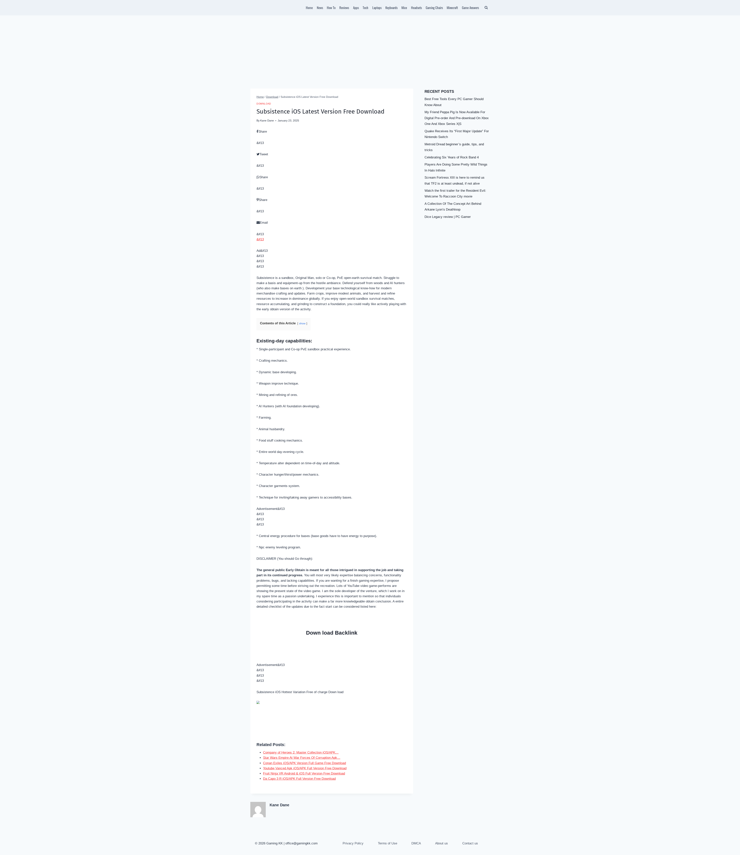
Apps (356, 7)
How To (331, 7)
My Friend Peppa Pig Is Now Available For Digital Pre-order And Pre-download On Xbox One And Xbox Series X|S (457, 118)
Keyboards (391, 7)
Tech (365, 7)
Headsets (416, 7)
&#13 (260, 239)
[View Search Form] (486, 7)
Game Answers (470, 7)
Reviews (344, 7)
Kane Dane (267, 120)
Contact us (470, 843)
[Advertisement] (370, 44)
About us (441, 843)
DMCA (416, 843)
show (302, 323)
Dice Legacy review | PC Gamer (448, 217)
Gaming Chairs (434, 7)
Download (263, 103)
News (320, 7)
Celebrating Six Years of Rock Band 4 (452, 157)
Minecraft (452, 7)
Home (309, 7)
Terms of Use (387, 843)
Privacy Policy (353, 843)
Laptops (377, 7)
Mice (404, 7)
